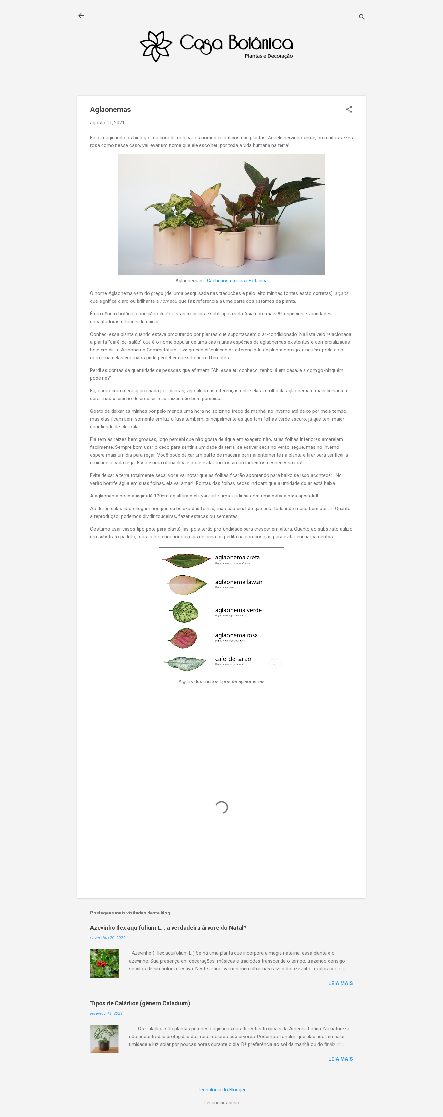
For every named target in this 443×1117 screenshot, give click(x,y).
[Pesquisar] (362, 18)
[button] (349, 110)
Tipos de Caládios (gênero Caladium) (140, 1003)
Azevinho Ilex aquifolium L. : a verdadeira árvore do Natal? (168, 927)
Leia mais (341, 983)
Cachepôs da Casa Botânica (237, 281)
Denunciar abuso (221, 1103)
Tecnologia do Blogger (221, 1090)
